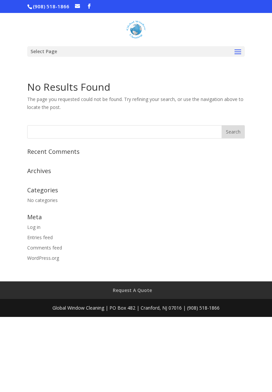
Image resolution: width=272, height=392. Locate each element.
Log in (33, 227)
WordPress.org (43, 258)
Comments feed (44, 248)
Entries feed (40, 237)
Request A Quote (132, 290)
